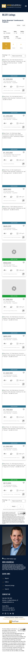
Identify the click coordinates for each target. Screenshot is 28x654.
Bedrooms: (15, 33)
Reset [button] (13, 45)
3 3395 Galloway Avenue (10, 228)
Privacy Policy (6, 619)
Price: (7, 33)
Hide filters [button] (21, 45)
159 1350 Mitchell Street (10, 118)
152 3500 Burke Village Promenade (12, 155)
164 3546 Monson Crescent (10, 412)
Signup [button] (18, 25)
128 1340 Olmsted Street (10, 82)
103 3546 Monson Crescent (10, 339)
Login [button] (23, 25)
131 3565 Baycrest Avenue (10, 485)
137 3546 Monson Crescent (10, 375)
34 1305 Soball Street (10, 192)
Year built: (6, 38)
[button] (3, 613)
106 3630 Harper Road (10, 265)
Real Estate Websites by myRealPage (17, 619)
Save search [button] (6, 45)
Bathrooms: (22, 33)
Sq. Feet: (18, 38)
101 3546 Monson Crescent (10, 449)
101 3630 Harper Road (10, 302)
